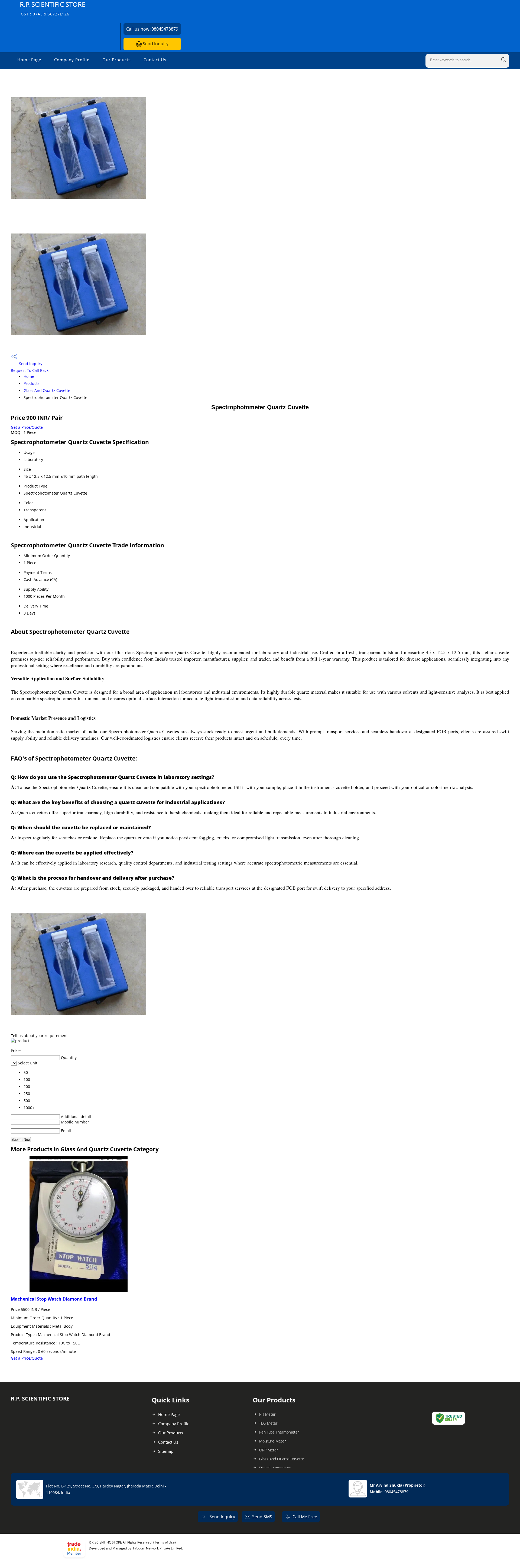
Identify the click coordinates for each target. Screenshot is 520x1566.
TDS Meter (268, 1423)
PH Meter (267, 1414)
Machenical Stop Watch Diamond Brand (54, 1299)
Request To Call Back (29, 370)
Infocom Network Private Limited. (158, 1548)
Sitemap (165, 1451)
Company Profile (71, 59)
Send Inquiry (155, 44)
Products (32, 383)
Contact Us (155, 59)
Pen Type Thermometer (279, 1432)
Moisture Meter (272, 1441)
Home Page (29, 59)
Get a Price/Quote (27, 427)
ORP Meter (268, 1450)
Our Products (116, 59)
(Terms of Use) (164, 1542)
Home (29, 376)
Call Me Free (304, 1517)
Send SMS (262, 1517)
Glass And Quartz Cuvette (47, 390)
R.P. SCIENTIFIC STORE (52, 8)
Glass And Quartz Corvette (281, 1458)
